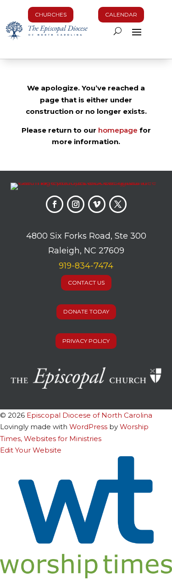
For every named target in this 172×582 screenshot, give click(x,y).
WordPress (88, 426)
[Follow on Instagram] (75, 204)
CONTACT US (86, 282)
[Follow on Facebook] (54, 204)
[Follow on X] (118, 204)
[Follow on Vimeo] (96, 204)
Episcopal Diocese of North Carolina (89, 415)
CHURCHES (51, 14)
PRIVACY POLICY (86, 340)
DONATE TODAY (86, 311)
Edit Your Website (30, 450)
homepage (118, 130)
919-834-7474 (86, 266)
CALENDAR (121, 14)
